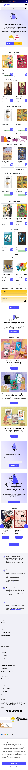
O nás (2, 638)
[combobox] (14, 8)
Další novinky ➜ (20, 133)
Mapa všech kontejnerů (14, 501)
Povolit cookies (14, 763)
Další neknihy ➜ (20, 284)
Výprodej (3, 662)
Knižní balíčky (4, 655)
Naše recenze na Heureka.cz (7, 626)
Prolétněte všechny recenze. (16, 609)
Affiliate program (4, 691)
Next (26, 526)
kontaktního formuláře (6, 703)
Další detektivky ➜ (19, 254)
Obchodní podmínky (5, 681)
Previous (2, 526)
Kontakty (3, 694)
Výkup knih (3, 649)
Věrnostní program (5, 678)
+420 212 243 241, (10, 704)
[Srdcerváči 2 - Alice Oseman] (20, 519)
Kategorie (3, 658)
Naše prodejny (4, 629)
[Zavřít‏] (26, 1)
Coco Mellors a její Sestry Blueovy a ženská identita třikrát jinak (14, 429)
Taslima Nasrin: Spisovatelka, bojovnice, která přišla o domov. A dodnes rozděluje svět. (14, 395)
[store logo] (8, 5)
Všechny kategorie (14, 307)
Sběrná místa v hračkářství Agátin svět (9, 665)
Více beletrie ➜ (20, 198)
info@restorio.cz (20, 703)
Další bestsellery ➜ (19, 169)
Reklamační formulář (5, 635)
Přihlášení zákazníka (5, 632)
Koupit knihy (9, 43)
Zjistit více (7, 759)
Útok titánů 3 (5, 530)
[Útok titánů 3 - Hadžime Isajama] (7, 519)
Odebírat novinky (14, 465)
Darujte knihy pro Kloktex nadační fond (9, 671)
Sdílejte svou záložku (5, 642)
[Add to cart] (11, 74)
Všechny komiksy (14, 544)
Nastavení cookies (14, 766)
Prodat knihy (18, 43)
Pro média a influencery (6, 688)
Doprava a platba (5, 622)
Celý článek (14, 368)
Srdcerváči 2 (18, 530)
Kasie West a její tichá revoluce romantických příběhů (14, 361)
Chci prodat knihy (13, 331)
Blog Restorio (4, 685)
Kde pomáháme (4, 668)
